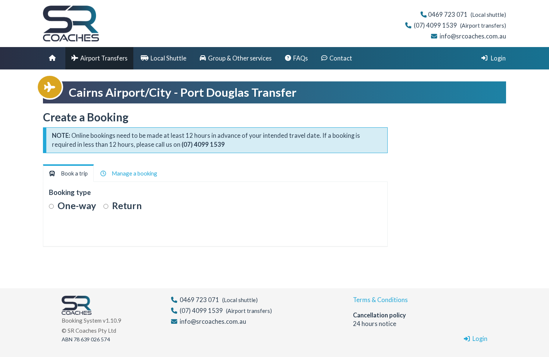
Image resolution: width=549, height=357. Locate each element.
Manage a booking (132, 173)
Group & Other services (240, 58)
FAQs (300, 58)
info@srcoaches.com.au (473, 36)
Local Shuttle (168, 58)
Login (498, 58)
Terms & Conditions (380, 300)
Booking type (70, 192)
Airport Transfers (103, 58)
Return (127, 205)
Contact (340, 58)
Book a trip (73, 173)
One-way (77, 205)
